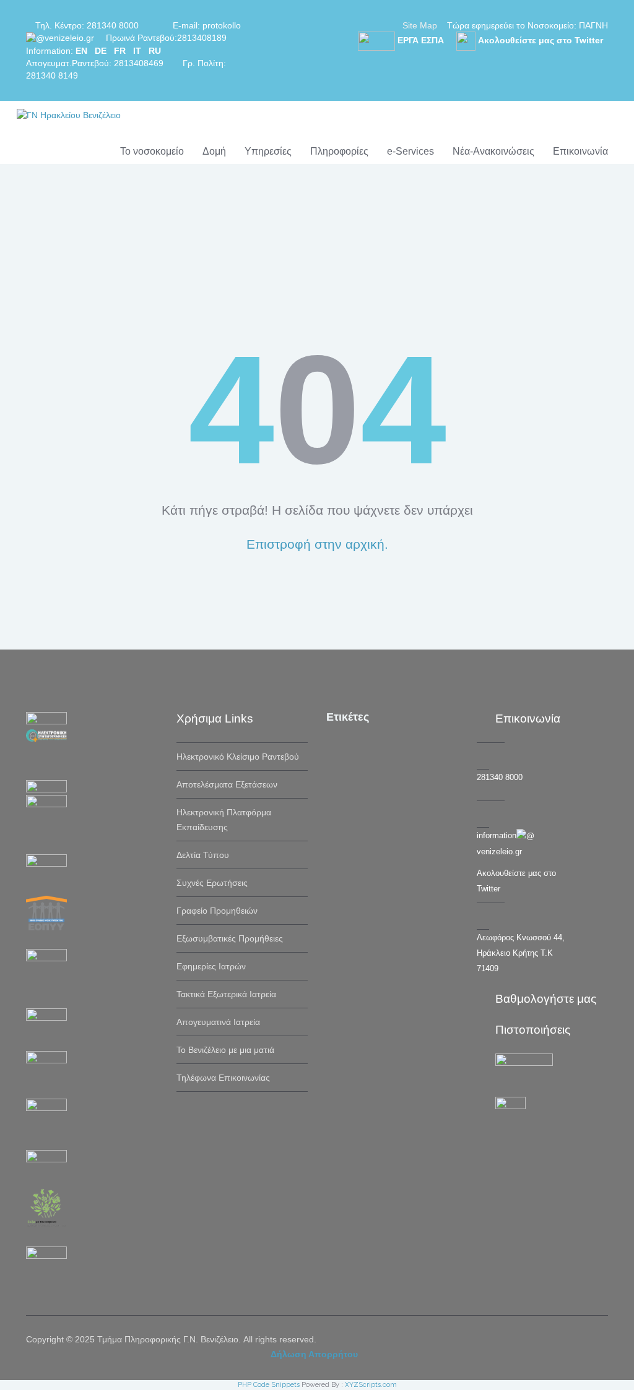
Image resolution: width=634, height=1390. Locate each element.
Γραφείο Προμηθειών (217, 911)
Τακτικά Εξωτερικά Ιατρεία (226, 994)
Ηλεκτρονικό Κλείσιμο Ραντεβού (237, 756)
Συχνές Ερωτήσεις (212, 883)
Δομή (214, 151)
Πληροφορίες (339, 151)
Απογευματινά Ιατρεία (218, 1022)
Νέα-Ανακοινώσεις (493, 151)
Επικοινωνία (580, 151)
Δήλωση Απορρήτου (314, 1354)
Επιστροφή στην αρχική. (317, 544)
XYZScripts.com (371, 1385)
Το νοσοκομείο (152, 151)
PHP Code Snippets (269, 1385)
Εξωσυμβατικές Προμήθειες (229, 938)
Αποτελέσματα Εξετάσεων (226, 784)
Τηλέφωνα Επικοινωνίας (223, 1078)
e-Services (410, 151)
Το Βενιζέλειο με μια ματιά (225, 1050)
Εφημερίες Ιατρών (211, 966)
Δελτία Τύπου (202, 855)
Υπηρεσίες (268, 151)
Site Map (419, 25)
